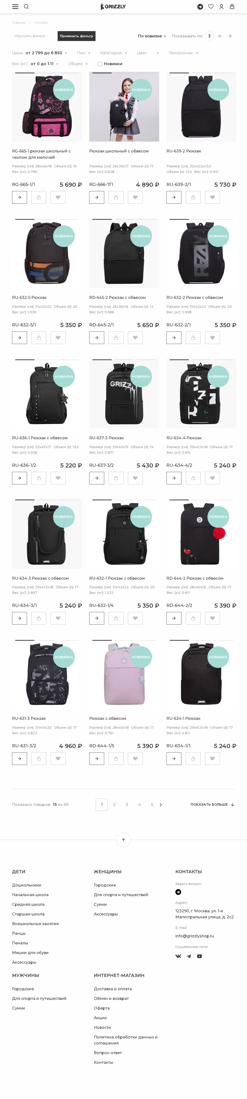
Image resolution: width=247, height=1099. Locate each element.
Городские (105, 885)
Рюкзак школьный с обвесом (119, 151)
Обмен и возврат (111, 998)
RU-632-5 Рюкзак (29, 297)
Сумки (100, 904)
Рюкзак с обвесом (107, 718)
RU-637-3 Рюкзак (106, 438)
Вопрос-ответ (108, 1053)
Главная (18, 23)
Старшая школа (28, 914)
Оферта (102, 1008)
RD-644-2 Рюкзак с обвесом (195, 578)
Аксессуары (24, 962)
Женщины (108, 871)
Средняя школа (28, 904)
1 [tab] (24, 219)
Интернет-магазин (119, 975)
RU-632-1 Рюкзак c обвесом (117, 578)
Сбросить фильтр (30, 36)
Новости (102, 1027)
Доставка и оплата (113, 989)
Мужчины (25, 975)
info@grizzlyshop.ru (194, 936)
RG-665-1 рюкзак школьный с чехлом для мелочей (41, 154)
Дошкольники (26, 885)
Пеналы (20, 943)
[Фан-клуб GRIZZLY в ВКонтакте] (178, 956)
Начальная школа (30, 895)
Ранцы (19, 933)
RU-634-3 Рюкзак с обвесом (40, 578)
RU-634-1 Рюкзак (183, 718)
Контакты (103, 1062)
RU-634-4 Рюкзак (184, 438)
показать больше (209, 804)
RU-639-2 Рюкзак (183, 151)
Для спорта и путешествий (121, 895)
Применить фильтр (76, 36)
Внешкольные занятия (35, 923)
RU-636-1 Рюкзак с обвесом (40, 438)
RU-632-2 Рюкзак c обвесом (194, 297)
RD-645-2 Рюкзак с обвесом (117, 297)
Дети (18, 871)
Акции (100, 1018)
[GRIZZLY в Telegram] (189, 956)
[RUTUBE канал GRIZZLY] (199, 956)
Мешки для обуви (30, 952)
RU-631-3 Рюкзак (29, 718)
